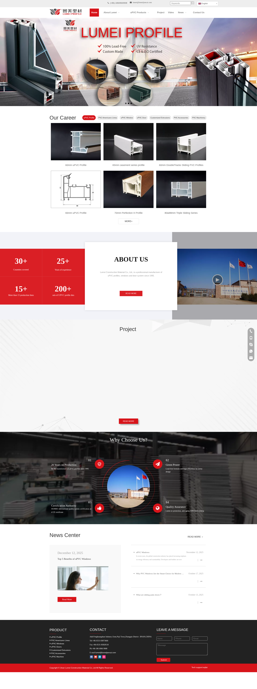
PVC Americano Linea (60, 640)
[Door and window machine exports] (182, 393)
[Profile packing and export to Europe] (128, 393)
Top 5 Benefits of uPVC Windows (74, 559)
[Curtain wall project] (75, 393)
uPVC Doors (56, 647)
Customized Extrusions (61, 650)
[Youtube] (95, 657)
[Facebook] (91, 657)
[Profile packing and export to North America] (128, 357)
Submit (164, 660)
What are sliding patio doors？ (149, 595)
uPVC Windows (142, 552)
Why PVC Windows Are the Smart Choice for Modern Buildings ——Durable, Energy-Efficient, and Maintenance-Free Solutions (160, 574)
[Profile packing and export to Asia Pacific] (182, 357)
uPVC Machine (57, 657)
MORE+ (128, 221)
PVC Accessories (58, 653)
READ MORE (131, 293)
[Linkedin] (99, 657)
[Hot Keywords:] (192, 2)
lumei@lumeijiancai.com (105, 652)
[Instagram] (104, 657)
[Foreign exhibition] (75, 357)
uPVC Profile (56, 637)
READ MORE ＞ (195, 537)
